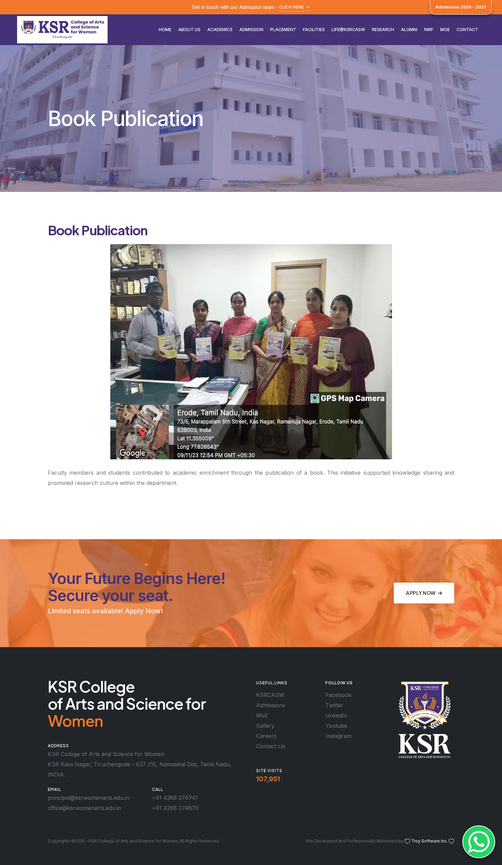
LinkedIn (336, 715)
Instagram (338, 736)
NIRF (428, 29)
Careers (266, 736)
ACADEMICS (220, 29)
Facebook (338, 695)
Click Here (291, 7)
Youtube (336, 725)
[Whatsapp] (478, 841)
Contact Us (270, 746)
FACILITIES (314, 29)
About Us (189, 29)
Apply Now (421, 593)
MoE (445, 29)
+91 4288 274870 (175, 808)
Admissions (270, 705)
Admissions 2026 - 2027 (460, 7)
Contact (467, 29)
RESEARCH (383, 29)
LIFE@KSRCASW (348, 29)
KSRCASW (270, 695)
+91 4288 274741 (175, 797)
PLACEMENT (283, 29)
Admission (251, 29)
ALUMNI (409, 29)
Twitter (334, 705)
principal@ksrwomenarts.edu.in (88, 797)
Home (165, 29)
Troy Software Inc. (429, 840)
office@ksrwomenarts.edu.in (84, 808)
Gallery (265, 725)
